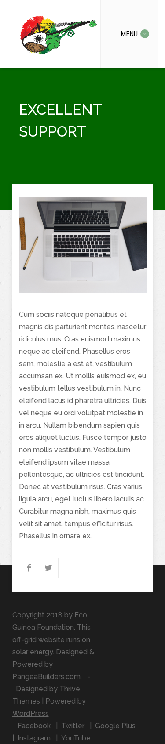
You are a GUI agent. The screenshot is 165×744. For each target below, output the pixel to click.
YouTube (76, 738)
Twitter (72, 726)
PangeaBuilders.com (46, 676)
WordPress (30, 713)
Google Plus (115, 726)
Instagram (34, 738)
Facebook (34, 726)
